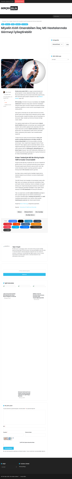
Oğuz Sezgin (8, 92)
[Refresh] (13, 437)
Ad (4, 426)
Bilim (3, 24)
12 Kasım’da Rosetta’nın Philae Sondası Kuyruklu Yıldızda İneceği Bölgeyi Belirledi (24, 394)
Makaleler (18, 24)
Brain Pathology (24, 203)
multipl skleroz (31, 215)
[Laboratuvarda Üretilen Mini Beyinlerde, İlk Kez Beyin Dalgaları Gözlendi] (9, 288)
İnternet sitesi (28, 432)
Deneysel (8, 24)
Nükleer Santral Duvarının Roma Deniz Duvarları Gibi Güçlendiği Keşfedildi (38, 295)
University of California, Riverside (28, 207)
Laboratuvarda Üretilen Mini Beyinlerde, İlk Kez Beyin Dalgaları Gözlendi (9, 295)
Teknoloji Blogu (22, 466)
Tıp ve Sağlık (9, 21)
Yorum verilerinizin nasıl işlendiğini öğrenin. (36, 451)
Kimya (13, 24)
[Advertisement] (24, 47)
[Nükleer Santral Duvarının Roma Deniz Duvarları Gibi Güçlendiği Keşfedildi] (39, 288)
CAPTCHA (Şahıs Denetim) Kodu (27, 442)
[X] (17, 258)
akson (20, 212)
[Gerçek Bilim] (9, 8)
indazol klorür (29, 212)
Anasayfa (4, 21)
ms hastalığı (39, 212)
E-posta (5, 432)
